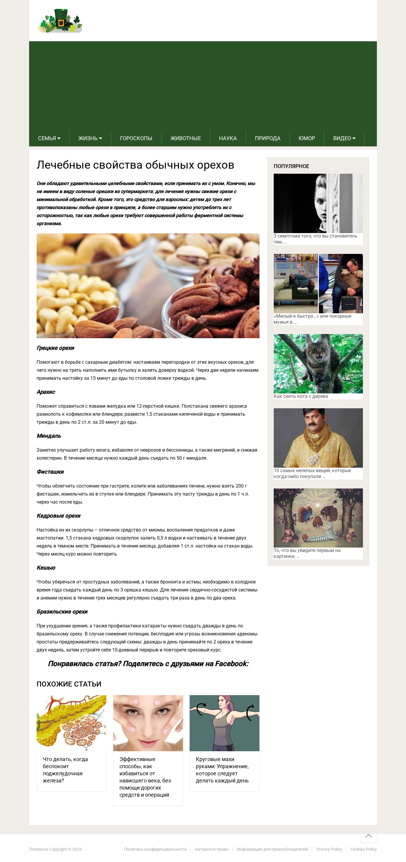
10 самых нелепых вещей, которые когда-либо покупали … (312, 473)
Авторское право (212, 849)
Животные (186, 138)
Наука (228, 138)
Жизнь (87, 138)
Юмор (307, 138)
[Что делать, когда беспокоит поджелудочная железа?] (71, 723)
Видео (342, 138)
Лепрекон (38, 849)
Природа (268, 138)
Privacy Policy (329, 849)
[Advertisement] (203, 85)
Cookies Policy (363, 849)
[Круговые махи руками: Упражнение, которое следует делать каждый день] (224, 723)
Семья (47, 138)
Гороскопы (136, 138)
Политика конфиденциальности (155, 849)
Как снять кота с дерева (301, 396)
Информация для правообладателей (272, 849)
